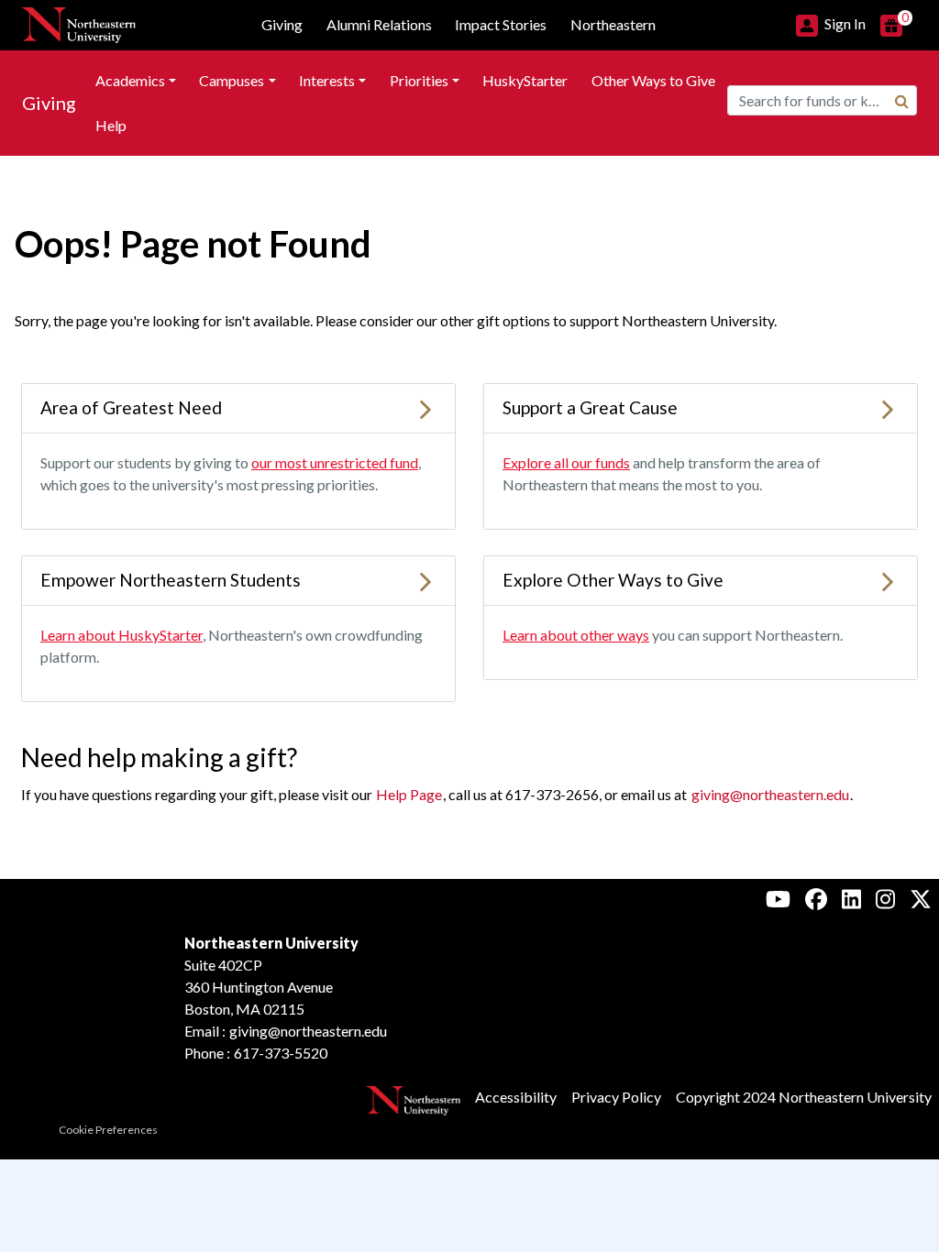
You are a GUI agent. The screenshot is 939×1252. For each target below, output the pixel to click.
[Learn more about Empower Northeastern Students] (425, 579)
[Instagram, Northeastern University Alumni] (885, 898)
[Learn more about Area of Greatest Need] (425, 407)
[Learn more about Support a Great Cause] (888, 407)
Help (111, 125)
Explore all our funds (566, 462)
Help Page (409, 794)
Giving (49, 103)
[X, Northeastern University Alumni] (920, 898)
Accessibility (516, 1096)
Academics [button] (130, 80)
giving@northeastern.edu (770, 794)
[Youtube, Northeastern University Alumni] (778, 898)
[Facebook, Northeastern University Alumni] (816, 898)
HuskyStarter (525, 80)
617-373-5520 (280, 1052)
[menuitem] (135, 81)
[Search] (902, 100)
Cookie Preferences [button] (108, 1130)
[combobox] (822, 100)
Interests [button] (327, 80)
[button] (831, 23)
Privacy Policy (616, 1096)
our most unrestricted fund (334, 462)
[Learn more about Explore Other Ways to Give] (888, 579)
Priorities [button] (419, 80)
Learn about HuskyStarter (121, 634)
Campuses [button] (231, 80)
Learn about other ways (576, 634)
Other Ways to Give (653, 80)
